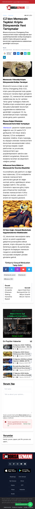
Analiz (13, 494)
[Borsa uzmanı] (15, 7)
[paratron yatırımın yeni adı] (17, 323)
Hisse (12, 489)
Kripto (5, 15)
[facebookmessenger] (18, 53)
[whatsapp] (28, 53)
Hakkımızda (7, 507)
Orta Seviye (22, 476)
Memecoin (7, 128)
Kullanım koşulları (17, 507)
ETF (22, 485)
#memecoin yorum (9, 275)
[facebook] (14, 53)
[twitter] (21, 53)
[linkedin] (4, 57)
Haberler (10, 15)
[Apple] (10, 470)
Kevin (4, 48)
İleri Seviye (13, 481)
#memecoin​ (21, 275)
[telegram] (25, 53)
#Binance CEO (8, 279)
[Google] (24, 470)
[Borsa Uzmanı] (6, 269)
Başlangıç (13, 476)
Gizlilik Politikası (28, 507)
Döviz (22, 481)
